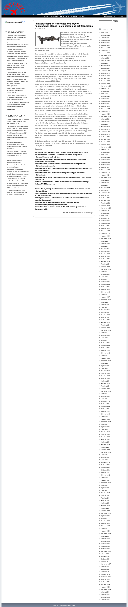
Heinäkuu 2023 (105, 127)
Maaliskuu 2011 (105, 503)
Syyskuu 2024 (105, 91)
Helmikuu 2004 (105, 584)
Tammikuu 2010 (105, 528)
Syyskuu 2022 (105, 152)
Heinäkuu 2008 (105, 556)
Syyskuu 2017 (105, 305)
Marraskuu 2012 (106, 452)
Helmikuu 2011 (105, 505)
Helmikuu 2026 (105, 48)
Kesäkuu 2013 (105, 434)
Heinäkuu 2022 (105, 157)
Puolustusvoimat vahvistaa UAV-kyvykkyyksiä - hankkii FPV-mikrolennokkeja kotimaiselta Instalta (18, 74)
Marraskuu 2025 (106, 55)
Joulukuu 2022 (105, 144)
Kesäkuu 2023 (105, 129)
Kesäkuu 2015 (105, 373)
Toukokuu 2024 (105, 101)
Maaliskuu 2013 (105, 442)
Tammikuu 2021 (105, 203)
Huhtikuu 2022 (105, 165)
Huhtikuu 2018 (105, 287)
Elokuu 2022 (104, 155)
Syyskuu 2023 (105, 121)
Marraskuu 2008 (106, 551)
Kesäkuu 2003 (105, 599)
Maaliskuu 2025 (105, 76)
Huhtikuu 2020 (105, 226)
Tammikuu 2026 (105, 50)
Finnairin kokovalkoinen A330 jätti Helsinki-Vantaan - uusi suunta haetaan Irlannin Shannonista (17, 178)
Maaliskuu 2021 (105, 198)
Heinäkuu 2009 (105, 541)
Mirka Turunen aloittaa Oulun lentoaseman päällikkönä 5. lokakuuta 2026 (15, 90)
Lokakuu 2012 (105, 455)
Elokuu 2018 (104, 277)
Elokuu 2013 (104, 429)
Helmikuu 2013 (105, 444)
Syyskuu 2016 (105, 335)
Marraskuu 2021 (106, 177)
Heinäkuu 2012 (105, 462)
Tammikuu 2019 (105, 264)
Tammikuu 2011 (105, 508)
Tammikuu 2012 (105, 477)
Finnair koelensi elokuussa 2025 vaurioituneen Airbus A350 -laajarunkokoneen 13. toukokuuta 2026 (17, 136)
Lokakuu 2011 (105, 485)
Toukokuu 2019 (105, 254)
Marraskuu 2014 (106, 391)
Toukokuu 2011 (105, 498)
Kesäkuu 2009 (105, 544)
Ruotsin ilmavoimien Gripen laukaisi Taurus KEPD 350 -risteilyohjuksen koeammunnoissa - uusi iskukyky (17, 128)
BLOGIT (74, 16)
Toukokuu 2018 (105, 284)
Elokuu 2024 (104, 93)
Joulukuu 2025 (105, 53)
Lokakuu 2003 (105, 592)
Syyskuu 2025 (105, 60)
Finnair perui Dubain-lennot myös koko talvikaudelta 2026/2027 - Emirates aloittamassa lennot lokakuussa (17, 66)
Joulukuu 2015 (105, 358)
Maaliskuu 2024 (105, 106)
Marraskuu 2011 (106, 483)
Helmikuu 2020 (105, 231)
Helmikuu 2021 (105, 200)
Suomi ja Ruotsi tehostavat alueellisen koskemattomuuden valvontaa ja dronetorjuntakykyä (16, 51)
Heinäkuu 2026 (105, 35)
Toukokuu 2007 (105, 571)
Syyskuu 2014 (105, 396)
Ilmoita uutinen (11, 109)
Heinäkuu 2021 (105, 188)
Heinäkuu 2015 (105, 371)
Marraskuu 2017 (106, 299)
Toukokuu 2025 (105, 71)
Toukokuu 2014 (105, 406)
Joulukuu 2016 (105, 327)
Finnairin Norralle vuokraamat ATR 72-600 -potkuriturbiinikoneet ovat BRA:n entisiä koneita (17, 185)
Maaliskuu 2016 (105, 350)
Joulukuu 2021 (105, 175)
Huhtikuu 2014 (105, 409)
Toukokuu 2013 (105, 437)
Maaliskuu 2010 (105, 523)
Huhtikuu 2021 (105, 195)
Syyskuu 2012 (105, 457)
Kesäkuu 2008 (105, 559)
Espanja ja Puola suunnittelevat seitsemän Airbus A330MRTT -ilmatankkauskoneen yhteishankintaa (16, 38)
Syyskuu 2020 (105, 213)
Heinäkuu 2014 (105, 401)
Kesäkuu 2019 (105, 251)
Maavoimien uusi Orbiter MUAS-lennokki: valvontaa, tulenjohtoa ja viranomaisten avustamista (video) (58, 156)
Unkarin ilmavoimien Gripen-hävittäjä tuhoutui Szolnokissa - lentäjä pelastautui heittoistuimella (18, 104)
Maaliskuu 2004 (105, 582)
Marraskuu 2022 (106, 147)
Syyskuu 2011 (105, 488)
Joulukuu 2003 (105, 587)
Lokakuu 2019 (105, 241)
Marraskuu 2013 (106, 421)
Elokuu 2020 (104, 215)
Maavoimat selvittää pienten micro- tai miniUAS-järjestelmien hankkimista (61, 152)
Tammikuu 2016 (105, 355)
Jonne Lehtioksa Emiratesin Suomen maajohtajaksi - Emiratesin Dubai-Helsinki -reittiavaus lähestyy (18, 58)
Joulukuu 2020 (105, 205)
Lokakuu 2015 (105, 363)
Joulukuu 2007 (105, 561)
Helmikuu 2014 (105, 414)
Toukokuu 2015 (105, 376)
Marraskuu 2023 (106, 116)
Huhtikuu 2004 (105, 579)
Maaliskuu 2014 (105, 411)
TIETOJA (82, 16)
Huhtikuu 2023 (105, 134)
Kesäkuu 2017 (105, 312)
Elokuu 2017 (104, 307)
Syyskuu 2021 (105, 183)
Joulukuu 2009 (105, 531)
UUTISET (54, 16)
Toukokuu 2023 (105, 132)
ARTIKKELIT (64, 16)
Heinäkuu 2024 (105, 96)
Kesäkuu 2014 (105, 404)
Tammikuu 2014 (105, 417)
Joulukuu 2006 (105, 574)
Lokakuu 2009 (105, 536)
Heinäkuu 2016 (105, 340)
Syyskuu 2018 (105, 274)
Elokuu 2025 (104, 63)
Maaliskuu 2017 (105, 320)
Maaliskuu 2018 (105, 289)
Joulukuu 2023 (105, 114)
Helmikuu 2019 (105, 261)
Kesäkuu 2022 (105, 160)
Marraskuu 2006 (106, 577)
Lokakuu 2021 (105, 180)
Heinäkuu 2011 (105, 493)
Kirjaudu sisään (68, 213)
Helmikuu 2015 (105, 383)
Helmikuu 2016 (105, 353)
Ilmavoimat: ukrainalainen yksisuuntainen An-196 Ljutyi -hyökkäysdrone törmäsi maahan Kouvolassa (17, 145)
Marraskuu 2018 (106, 269)
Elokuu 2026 (104, 33)
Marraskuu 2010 (106, 513)
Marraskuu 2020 (106, 208)
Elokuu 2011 (104, 490)
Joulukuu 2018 (105, 266)
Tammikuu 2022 (105, 172)
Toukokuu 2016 (105, 345)
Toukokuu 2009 (105, 546)
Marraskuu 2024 (106, 86)
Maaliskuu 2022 (105, 167)
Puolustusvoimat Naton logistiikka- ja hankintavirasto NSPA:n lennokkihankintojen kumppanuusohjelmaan (57, 203)
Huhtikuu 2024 (105, 104)
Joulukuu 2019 (105, 236)
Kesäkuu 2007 (105, 569)
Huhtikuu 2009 (105, 549)
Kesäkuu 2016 (105, 343)
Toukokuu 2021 (105, 193)
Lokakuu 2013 (105, 424)
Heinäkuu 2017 (105, 310)
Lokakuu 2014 (105, 393)
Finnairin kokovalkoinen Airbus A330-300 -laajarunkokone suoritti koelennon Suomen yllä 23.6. (17, 192)
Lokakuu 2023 (105, 119)
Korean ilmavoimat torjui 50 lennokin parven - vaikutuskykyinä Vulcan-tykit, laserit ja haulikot (18, 121)
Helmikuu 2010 (105, 526)
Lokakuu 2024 (105, 88)
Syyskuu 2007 (105, 567)
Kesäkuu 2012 (105, 465)
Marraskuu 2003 (106, 589)
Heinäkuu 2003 (105, 597)
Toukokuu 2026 (105, 40)
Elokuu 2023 (104, 124)
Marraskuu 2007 (106, 564)
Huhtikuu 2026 (105, 43)
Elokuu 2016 (104, 338)
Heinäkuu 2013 (105, 432)
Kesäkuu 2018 (105, 282)
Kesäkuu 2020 (105, 221)
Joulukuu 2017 (105, 297)
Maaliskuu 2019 (105, 259)
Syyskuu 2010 (105, 516)
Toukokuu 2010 (105, 521)
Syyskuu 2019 (105, 243)
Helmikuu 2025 (105, 78)
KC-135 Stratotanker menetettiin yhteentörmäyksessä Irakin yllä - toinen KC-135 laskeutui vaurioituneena (17, 154)
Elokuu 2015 (104, 368)
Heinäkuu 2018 (105, 279)
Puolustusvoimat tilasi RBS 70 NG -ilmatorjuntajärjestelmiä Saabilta (17, 45)
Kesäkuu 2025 (105, 68)
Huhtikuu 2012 (105, 470)
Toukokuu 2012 (105, 467)
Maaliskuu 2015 (105, 381)
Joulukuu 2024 (105, 83)
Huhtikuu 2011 (105, 500)
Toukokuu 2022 (105, 162)
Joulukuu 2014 (105, 389)
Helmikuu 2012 (105, 475)
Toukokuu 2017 (105, 315)
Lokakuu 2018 (105, 271)
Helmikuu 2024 (105, 109)
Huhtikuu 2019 (105, 256)
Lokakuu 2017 (105, 302)
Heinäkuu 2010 (105, 518)
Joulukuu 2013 (105, 419)
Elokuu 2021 (104, 185)
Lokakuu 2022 (105, 149)
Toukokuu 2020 (105, 223)
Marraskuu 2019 (106, 238)
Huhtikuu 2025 (105, 73)
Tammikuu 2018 (105, 294)
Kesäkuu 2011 (105, 495)
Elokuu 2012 (104, 460)
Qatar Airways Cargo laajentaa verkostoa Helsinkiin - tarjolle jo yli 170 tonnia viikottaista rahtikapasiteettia (17, 82)
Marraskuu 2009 (106, 533)
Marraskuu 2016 (106, 330)
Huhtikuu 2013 (105, 439)
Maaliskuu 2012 (105, 472)
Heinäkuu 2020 (105, 218)
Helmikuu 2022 (105, 170)
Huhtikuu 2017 (105, 317)
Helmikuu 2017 (105, 322)
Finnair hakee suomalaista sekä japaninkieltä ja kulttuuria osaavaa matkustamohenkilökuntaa (17, 97)
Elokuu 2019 (104, 246)
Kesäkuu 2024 (105, 99)
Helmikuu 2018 (105, 292)
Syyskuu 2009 (105, 539)
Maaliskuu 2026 (105, 45)
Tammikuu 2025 (105, 81)
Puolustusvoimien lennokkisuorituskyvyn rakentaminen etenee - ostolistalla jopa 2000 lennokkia (64, 25)
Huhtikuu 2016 (105, 348)
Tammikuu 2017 (105, 325)
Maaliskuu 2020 (105, 228)
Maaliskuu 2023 (105, 137)
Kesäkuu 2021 (105, 190)
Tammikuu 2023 (105, 142)
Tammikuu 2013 (105, 447)
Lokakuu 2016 (105, 333)
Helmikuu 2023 (105, 139)
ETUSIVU (45, 16)
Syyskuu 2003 (105, 595)
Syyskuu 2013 (105, 427)
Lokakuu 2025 (105, 58)
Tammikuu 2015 (105, 386)
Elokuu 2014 (104, 399)
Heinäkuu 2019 (105, 249)
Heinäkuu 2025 (105, 65)
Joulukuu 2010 (105, 511)
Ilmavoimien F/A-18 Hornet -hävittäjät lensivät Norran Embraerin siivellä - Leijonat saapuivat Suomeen (18, 171)
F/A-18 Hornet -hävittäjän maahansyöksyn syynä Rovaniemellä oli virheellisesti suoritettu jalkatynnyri (15, 163)
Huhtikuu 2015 (105, 378)
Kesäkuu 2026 (105, 37)
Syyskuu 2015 (105, 366)
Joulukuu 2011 (105, 480)
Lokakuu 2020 (105, 211)
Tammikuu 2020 (105, 233)
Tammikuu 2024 (105, 111)
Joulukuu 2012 (105, 449)
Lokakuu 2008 (105, 554)
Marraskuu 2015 (106, 361)
